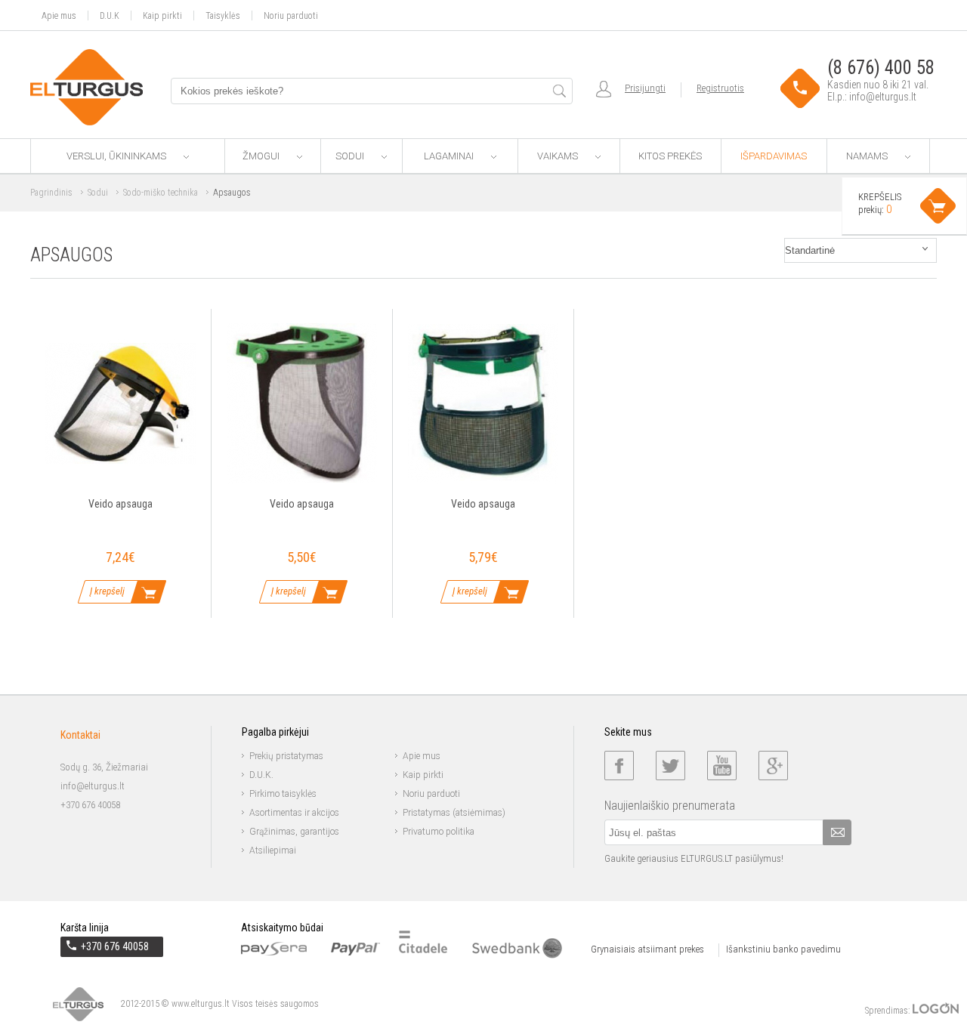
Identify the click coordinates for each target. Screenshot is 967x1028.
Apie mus (59, 15)
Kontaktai (80, 735)
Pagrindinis (51, 192)
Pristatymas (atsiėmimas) (454, 812)
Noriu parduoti (291, 15)
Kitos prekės (670, 156)
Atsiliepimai (272, 850)
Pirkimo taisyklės (283, 794)
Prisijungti (645, 88)
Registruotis (720, 88)
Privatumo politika (438, 831)
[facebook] (619, 765)
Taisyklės (222, 15)
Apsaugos (232, 192)
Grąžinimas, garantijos (294, 831)
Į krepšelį (107, 591)
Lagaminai (450, 156)
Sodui (350, 156)
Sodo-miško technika (160, 192)
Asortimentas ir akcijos (294, 812)
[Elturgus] (86, 87)
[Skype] (773, 765)
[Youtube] (722, 765)
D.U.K (109, 15)
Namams (868, 156)
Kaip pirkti (162, 15)
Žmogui (262, 156)
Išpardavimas (773, 156)
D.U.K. (261, 775)
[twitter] (670, 765)
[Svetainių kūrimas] (935, 1010)
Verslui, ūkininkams (117, 156)
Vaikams (558, 156)
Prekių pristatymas (286, 756)
